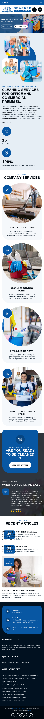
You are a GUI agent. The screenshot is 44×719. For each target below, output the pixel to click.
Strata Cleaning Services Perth (13, 701)
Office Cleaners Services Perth (13, 694)
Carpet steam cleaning (10, 675)
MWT (30, 710)
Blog (18, 662)
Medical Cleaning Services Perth (14, 691)
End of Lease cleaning (27, 678)
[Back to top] (39, 714)
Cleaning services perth (29, 675)
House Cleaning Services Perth (13, 685)
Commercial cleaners (10, 678)
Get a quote (7, 26)
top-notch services (9, 118)
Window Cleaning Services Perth (14, 697)
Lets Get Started (20, 465)
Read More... (7, 122)
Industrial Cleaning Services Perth (14, 688)
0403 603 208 (22, 26)
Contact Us (25, 662)
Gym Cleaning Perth (9, 682)
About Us (11, 662)
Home (4, 662)
